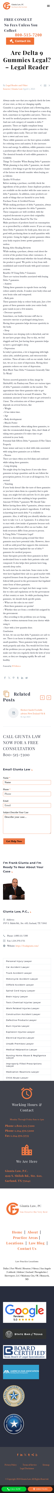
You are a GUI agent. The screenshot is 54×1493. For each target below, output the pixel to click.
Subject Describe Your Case (15, 812)
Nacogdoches (41, 1272)
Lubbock (11, 1272)
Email (5, 801)
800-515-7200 (28, 34)
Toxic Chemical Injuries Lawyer (23, 1002)
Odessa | (36, 1268)
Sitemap (46, 1465)
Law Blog (37, 1243)
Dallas (6, 1268)
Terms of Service (30, 1465)
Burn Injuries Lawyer (18, 1026)
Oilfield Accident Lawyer (20, 985)
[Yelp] (36, 1455)
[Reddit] (26, 678)
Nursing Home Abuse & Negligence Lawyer (26, 1056)
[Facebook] (5, 678)
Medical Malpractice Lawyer (21, 1049)
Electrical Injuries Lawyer (20, 1038)
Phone (7, 789)
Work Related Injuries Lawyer (22, 1008)
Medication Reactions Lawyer (22, 1072)
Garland (29, 1272)
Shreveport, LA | (13, 1275)
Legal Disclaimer (27, 1469)
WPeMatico (16, 666)
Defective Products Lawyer (21, 1020)
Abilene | (21, 1272)
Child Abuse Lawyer (17, 1077)
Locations (15, 1243)
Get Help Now (14, 841)
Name (6, 778)
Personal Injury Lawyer (19, 961)
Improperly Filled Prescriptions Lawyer (24, 1064)
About (33, 1232)
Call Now (15, 1489)
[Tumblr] (18, 678)
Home (17, 1232)
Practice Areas (25, 1237)
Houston (27, 1268)
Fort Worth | (17, 1268)
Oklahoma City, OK (30, 1275)
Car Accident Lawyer (17, 967)
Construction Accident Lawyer (23, 1014)
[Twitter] (9, 678)
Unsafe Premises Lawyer (20, 1043)
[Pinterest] (13, 678)
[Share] (33, 1455)
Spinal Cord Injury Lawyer (20, 990)
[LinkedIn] (22, 678)
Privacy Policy (11, 1465)
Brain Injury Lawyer (17, 996)
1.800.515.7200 (21, 935)
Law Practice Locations (26, 1261)
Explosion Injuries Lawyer (20, 1032)
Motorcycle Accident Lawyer (22, 979)
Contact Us (20, 41)
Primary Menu (48, 6)
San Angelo (45, 1268)
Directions (42, 1489)
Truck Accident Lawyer (19, 973)
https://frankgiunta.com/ (27, 945)
